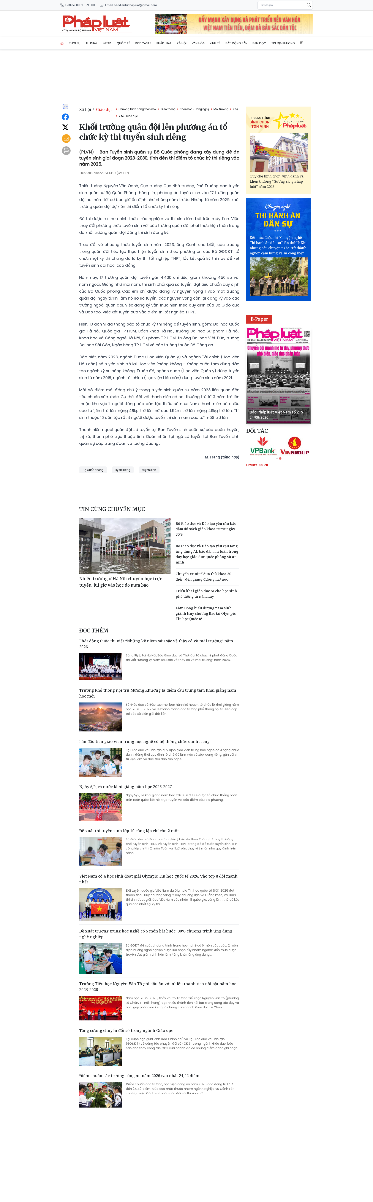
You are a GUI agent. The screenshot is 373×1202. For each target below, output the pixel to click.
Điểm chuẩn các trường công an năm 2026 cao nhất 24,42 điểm (139, 1075)
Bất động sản (236, 43)
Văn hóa (198, 43)
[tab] (277, 458)
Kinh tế (215, 43)
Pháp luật (164, 43)
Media (107, 43)
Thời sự (74, 43)
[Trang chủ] (62, 43)
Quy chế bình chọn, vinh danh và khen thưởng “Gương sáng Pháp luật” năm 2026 (276, 181)
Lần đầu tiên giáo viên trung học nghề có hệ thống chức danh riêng (144, 741)
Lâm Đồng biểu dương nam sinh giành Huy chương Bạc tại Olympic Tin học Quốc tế (206, 613)
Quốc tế (123, 43)
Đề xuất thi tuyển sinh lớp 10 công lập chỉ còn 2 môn (129, 830)
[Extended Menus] (301, 42)
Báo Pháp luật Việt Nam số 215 (276, 412)
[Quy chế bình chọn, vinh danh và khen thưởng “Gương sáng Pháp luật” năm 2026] (279, 152)
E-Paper (259, 319)
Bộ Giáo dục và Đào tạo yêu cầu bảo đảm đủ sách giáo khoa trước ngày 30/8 (206, 529)
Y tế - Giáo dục (128, 116)
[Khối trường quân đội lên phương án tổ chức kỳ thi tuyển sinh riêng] (96, 24)
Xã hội (181, 43)
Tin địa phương (283, 43)
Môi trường (220, 109)
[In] (66, 150)
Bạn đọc (259, 43)
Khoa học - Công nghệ (194, 109)
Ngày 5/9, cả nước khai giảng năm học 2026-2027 (125, 786)
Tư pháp (91, 43)
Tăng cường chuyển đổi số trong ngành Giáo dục (126, 1030)
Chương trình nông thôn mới (137, 109)
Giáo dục (104, 109)
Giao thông (168, 109)
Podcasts (143, 43)
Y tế (235, 109)
